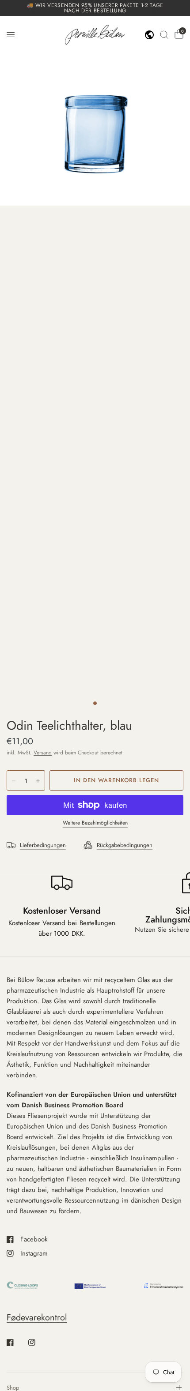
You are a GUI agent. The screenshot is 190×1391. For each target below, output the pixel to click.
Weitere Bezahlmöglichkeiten (95, 823)
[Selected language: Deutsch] (149, 35)
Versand (43, 753)
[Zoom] (95, 111)
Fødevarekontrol (37, 1317)
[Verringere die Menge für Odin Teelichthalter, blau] (13, 781)
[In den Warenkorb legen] (116, 780)
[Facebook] (16, 1342)
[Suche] (164, 34)
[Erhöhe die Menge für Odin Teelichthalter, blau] (38, 781)
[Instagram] (38, 1342)
